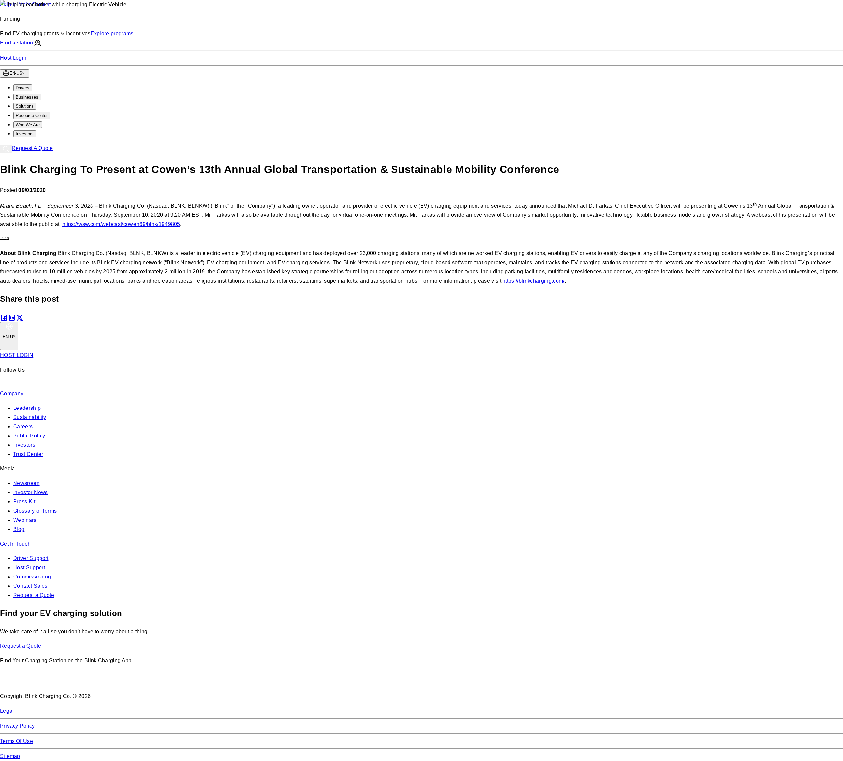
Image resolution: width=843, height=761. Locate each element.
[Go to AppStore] (19, 682)
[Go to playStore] (69, 682)
